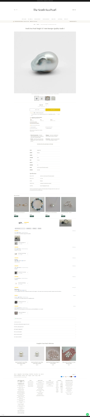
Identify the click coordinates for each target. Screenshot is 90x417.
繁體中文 (61, 386)
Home (34, 24)
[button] (65, 223)
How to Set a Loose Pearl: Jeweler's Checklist (21, 404)
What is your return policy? (18, 331)
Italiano (57, 385)
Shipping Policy (19, 374)
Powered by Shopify (23, 377)
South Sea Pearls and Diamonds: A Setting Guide (21, 400)
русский (57, 384)
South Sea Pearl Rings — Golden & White (40, 391)
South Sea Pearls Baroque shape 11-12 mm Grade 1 (53, 363)
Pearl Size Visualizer (30, 381)
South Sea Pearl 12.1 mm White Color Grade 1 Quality (37, 363)
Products (38, 24)
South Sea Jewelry (46, 19)
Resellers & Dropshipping (17, 375)
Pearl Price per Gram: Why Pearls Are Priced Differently (21, 392)
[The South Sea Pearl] (45, 10)
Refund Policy (31, 374)
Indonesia (61, 385)
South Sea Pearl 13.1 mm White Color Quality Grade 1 (21, 363)
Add (16, 216)
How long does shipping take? (18, 329)
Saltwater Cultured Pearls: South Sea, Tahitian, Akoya (21, 413)
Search (26, 375)
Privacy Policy (36, 374)
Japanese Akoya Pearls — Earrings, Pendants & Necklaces (40, 395)
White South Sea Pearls (40, 385)
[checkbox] (39, 228)
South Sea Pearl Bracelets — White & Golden (40, 393)
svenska (62, 391)
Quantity (46, 103)
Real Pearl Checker (30, 384)
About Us (15, 374)
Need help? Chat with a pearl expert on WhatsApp (45, 144)
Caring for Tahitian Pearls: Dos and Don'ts (50, 384)
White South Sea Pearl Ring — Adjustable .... (66, 212)
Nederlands (57, 387)
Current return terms (49, 128)
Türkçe (62, 392)
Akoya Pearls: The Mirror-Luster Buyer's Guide (21, 390)
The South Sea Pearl (18, 377)
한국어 (62, 381)
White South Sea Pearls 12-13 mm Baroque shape (68, 363)
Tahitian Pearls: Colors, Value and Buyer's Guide (21, 388)
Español (57, 382)
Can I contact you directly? (18, 336)
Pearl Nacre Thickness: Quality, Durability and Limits (21, 396)
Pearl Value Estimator (30, 382)
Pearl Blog (23, 375)
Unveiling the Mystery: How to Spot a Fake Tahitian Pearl (50, 382)
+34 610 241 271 (69, 391)
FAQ (39, 374)
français (57, 388)
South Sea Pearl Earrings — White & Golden (40, 388)
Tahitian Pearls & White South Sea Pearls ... (35, 212)
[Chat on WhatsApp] (87, 414)
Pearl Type (53, 19)
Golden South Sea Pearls (40, 386)
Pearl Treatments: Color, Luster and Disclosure (21, 398)
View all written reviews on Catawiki (34, 123)
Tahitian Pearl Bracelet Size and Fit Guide (21, 402)
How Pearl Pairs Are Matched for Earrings (21, 407)
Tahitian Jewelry (37, 19)
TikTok (39, 375)
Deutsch (57, 386)
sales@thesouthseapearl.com (69, 392)
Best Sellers (24, 19)
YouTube (33, 375)
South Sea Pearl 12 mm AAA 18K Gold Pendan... (51, 212)
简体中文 (61, 384)
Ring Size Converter (30, 386)
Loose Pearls (60, 19)
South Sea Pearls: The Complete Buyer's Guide (21, 386)
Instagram (29, 375)
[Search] (14, 9)
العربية (61, 382)
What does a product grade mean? (19, 326)
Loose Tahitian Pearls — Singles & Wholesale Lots (40, 382)
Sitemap (36, 375)
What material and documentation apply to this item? (21, 324)
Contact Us (66, 19)
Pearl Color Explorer (30, 385)
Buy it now (53, 109)
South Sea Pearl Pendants (40, 389)
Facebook (70, 393)
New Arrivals (30, 19)
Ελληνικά (61, 388)
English (74, 374)
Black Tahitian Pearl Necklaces (40, 383)
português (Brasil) (57, 392)
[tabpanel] (45, 271)
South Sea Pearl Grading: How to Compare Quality (21, 394)
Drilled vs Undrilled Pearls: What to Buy (21, 409)
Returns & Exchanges (25, 374)
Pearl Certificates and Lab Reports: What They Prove (21, 411)
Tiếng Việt (61, 387)
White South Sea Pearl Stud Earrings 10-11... (19, 212)
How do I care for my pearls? (18, 334)
